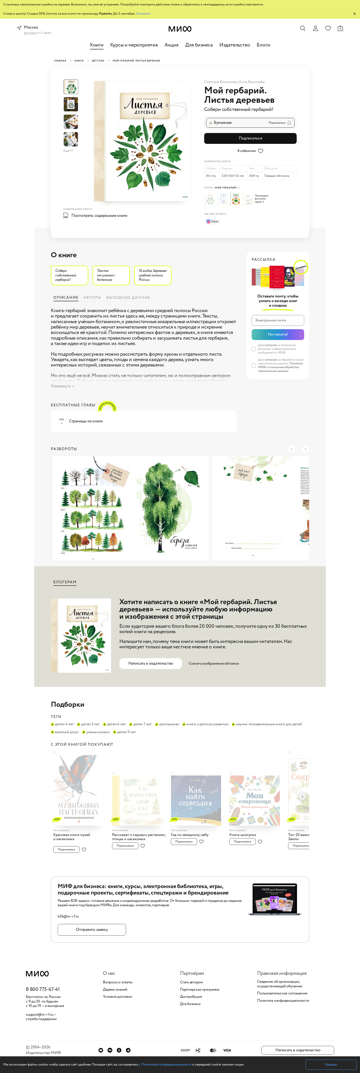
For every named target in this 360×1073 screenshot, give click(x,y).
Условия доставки (117, 997)
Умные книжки (98, 732)
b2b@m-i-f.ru (68, 916)
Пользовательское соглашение (282, 993)
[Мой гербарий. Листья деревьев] (210, 199)
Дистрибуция (191, 997)
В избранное (247, 150)
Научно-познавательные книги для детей (269, 724)
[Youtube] (100, 1050)
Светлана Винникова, (221, 82)
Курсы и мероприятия (134, 45)
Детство (98, 61)
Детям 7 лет (142, 724)
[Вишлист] (328, 28)
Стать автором (191, 982)
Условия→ (143, 13)
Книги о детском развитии (207, 724)
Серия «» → (222, 188)
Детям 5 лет (90, 724)
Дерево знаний (115, 990)
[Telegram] (128, 1050)
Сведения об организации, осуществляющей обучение (279, 984)
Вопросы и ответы (117, 982)
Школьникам (169, 724)
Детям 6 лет (116, 724)
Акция (172, 45)
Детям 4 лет (64, 724)
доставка (30, 33)
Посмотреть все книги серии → (261, 199)
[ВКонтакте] (110, 1050)
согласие (271, 345)
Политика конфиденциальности (283, 1001)
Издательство (234, 45)
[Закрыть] (354, 13)
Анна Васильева (252, 82)
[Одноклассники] (119, 1050)
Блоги (263, 45)
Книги (97, 45)
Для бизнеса (199, 45)
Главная (60, 61)
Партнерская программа (199, 990)
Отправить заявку (92, 930)
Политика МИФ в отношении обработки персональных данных (280, 367)
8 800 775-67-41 (43, 989)
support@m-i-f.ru (39, 1014)
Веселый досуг (67, 732)
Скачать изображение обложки (214, 663)
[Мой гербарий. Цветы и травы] (223, 199)
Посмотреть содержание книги (99, 216)
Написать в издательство (150, 663)
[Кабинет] (315, 28)
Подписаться (250, 138)
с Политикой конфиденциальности (165, 1064)
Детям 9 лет (126, 732)
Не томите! (278, 334)
